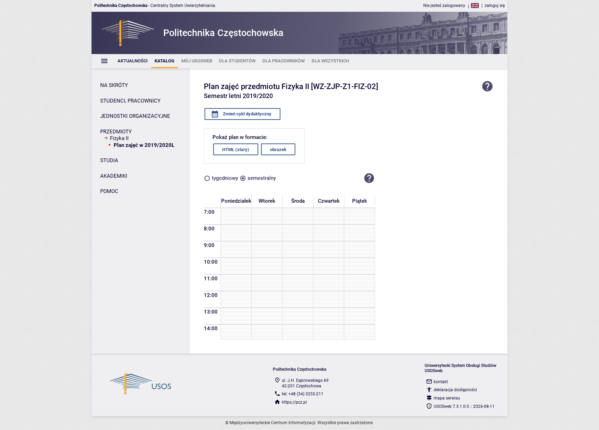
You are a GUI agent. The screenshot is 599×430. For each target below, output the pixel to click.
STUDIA (109, 160)
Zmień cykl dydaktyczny (246, 113)
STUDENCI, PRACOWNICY (130, 101)
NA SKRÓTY (114, 85)
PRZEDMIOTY (116, 132)
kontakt (441, 381)
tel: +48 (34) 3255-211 (302, 394)
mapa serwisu (447, 398)
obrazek (278, 149)
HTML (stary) (235, 149)
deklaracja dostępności (455, 389)
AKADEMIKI (113, 176)
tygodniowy (225, 178)
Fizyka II (119, 138)
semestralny (262, 178)
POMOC (109, 191)
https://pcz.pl (294, 402)
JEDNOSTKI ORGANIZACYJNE (135, 116)
